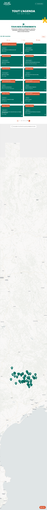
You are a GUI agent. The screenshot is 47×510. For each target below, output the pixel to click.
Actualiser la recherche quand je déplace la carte (24, 126)
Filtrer (43, 36)
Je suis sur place (40, 3)
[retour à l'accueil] (7, 4)
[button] (27, 381)
